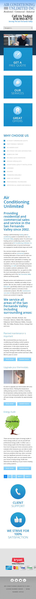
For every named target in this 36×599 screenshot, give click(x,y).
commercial (20, 253)
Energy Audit (9, 411)
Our (17, 91)
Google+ (24, 580)
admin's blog (24, 359)
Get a (17, 64)
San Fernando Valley (24, 274)
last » (28, 476)
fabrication (7, 286)
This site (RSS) (16, 580)
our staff (13, 266)
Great (17, 119)
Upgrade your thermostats (16, 367)
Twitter (20, 580)
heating (21, 234)
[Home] (19, 8)
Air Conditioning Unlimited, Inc (23, 243)
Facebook (12, 580)
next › (20, 476)
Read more (11, 359)
